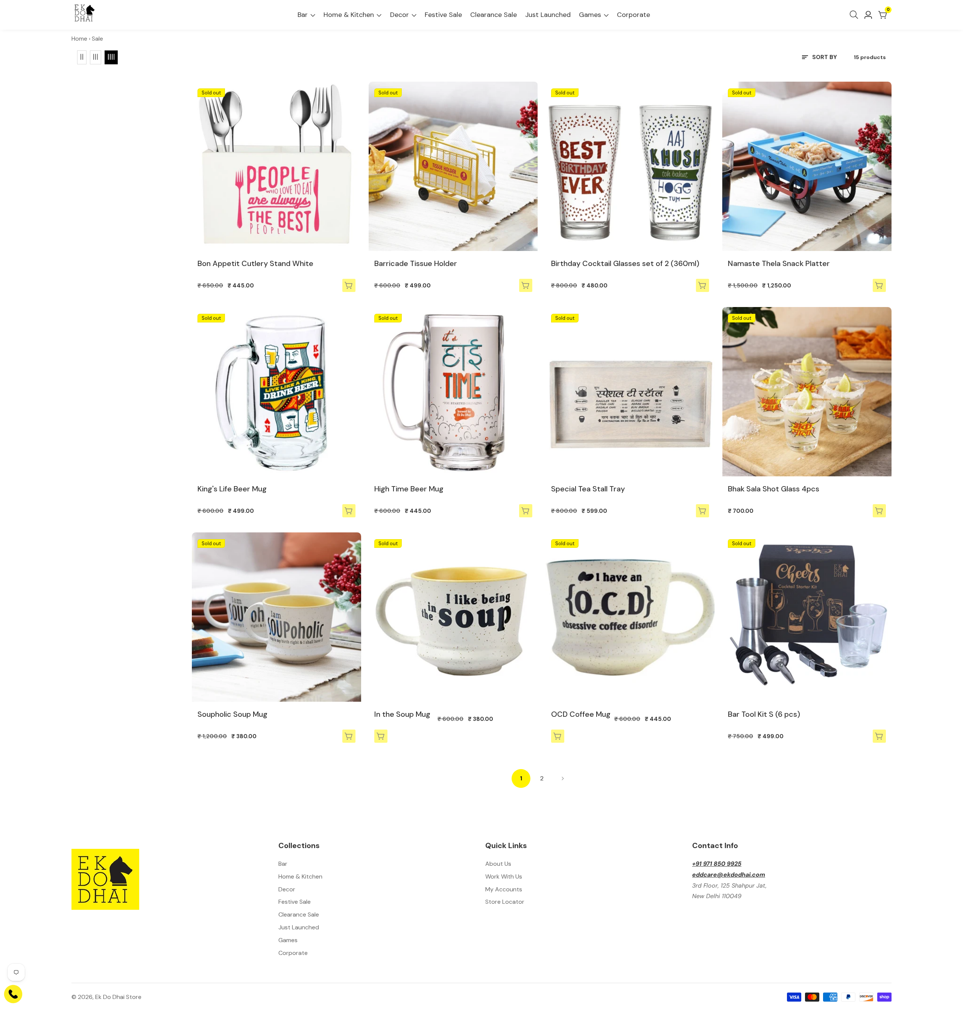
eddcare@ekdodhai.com (728, 875)
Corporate (633, 14)
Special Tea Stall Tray (588, 489)
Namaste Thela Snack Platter (779, 263)
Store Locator (504, 902)
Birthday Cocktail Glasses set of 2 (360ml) (625, 263)
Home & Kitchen (349, 14)
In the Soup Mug (402, 714)
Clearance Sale (493, 14)
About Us (498, 864)
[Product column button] (82, 57)
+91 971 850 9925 (716, 864)
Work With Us (503, 876)
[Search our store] (855, 15)
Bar (303, 14)
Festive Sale (443, 14)
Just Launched (548, 14)
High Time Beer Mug (409, 489)
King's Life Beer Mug (232, 489)
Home (79, 39)
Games (590, 14)
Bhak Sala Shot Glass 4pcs (773, 489)
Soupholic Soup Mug (232, 714)
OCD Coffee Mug (581, 714)
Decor (399, 14)
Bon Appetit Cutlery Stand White (255, 263)
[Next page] (562, 778)
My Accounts (503, 889)
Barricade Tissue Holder (415, 263)
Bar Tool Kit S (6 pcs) (764, 714)
